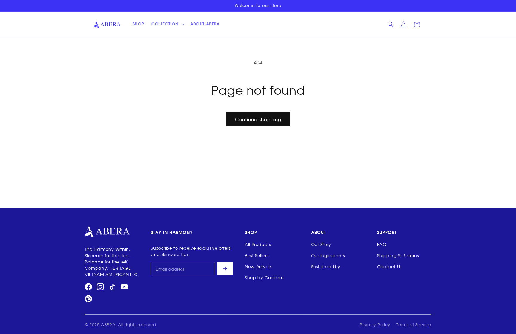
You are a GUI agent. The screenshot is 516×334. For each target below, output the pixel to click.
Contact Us (389, 266)
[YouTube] (124, 286)
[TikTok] (112, 286)
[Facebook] (88, 286)
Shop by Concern (264, 277)
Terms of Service (413, 324)
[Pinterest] (88, 298)
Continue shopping (258, 119)
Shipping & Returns (398, 255)
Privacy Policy (375, 324)
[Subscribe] (225, 268)
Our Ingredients (328, 255)
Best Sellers (256, 255)
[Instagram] (100, 286)
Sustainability (325, 266)
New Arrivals (258, 266)
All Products (258, 244)
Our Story (321, 244)
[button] (167, 24)
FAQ (381, 244)
